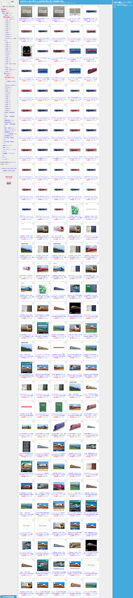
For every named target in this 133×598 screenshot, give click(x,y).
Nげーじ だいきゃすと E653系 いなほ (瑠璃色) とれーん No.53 (42, 158)
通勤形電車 (7, 120)
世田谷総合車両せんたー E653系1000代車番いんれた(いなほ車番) (26, 20)
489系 (6, 67)
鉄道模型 (4, 9)
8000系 (7, 108)
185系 (6, 24)
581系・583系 (8, 69)
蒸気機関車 (7, 135)
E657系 (7, 87)
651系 (6, 71)
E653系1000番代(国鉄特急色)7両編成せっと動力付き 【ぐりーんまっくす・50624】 (42, 514)
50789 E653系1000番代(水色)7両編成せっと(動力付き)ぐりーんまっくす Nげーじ (75, 356)
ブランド (4, 157)
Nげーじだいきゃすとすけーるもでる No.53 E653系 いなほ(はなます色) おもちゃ (75, 119)
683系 (6, 91)
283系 (6, 44)
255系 (6, 32)
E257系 (7, 34)
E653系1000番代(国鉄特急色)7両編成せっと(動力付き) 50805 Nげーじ (75, 574)
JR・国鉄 (6, 13)
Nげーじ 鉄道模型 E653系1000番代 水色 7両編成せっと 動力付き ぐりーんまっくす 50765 (42, 494)
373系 (6, 58)
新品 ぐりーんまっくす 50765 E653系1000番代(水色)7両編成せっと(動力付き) (75, 376)
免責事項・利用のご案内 (9, 170)
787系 (6, 100)
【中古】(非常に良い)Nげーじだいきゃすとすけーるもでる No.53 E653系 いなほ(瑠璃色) (59, 198)
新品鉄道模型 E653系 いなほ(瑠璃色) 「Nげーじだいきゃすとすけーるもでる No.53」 (91, 20)
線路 (4, 147)
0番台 (7, 75)
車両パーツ (5, 145)
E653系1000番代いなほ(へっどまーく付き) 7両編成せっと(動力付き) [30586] (91, 277)
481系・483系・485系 (10, 63)
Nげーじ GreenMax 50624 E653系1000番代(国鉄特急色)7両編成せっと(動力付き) (75, 317)
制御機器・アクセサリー (9, 153)
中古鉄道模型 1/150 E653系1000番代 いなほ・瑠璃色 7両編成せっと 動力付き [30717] (91, 297)
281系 (6, 42)
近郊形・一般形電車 (9, 116)
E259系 (7, 36)
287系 (6, 48)
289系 (6, 50)
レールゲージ (5, 159)
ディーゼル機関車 (9, 133)
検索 (12, 1)
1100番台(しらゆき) (11, 81)
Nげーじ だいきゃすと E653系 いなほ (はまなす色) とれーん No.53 (75, 158)
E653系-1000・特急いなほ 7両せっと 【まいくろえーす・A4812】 (75, 336)
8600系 (7, 110)
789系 (6, 102)
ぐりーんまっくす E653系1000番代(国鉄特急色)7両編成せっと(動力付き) (59, 455)
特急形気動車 (8, 122)
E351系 (7, 52)
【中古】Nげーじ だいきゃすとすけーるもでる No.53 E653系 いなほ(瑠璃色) (42, 218)
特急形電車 (7, 17)
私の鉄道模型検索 (8, 597)
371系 (6, 56)
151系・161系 (8, 19)
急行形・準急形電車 (9, 112)
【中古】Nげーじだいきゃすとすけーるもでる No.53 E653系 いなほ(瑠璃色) (91, 178)
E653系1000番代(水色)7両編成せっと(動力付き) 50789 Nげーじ (59, 574)
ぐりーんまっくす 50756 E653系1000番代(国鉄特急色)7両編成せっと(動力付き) (59, 317)
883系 (6, 104)
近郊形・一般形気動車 (10, 124)
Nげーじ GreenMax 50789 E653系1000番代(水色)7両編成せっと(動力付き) (75, 514)
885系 (6, 106)
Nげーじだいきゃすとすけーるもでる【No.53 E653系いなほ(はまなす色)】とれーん (91, 40)
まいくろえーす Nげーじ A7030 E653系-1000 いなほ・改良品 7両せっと (58, 237)
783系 (6, 96)
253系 (6, 30)
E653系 (7, 73)
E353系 (7, 54)
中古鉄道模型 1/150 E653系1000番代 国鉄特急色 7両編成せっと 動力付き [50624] (26, 494)
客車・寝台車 (8, 128)
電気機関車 (7, 132)
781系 (6, 95)
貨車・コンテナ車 (9, 130)
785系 (6, 98)
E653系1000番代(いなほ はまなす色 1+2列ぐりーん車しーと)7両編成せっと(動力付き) (75, 435)
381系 (6, 59)
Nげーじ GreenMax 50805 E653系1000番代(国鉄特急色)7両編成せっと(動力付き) (91, 514)
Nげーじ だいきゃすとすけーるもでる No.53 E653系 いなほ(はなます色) (26, 99)
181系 (6, 21)
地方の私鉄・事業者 (9, 141)
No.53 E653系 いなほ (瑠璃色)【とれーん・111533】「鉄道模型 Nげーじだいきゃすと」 (42, 79)
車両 (4, 11)
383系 (6, 61)
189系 (6, 26)
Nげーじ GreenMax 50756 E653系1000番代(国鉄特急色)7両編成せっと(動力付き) (26, 376)
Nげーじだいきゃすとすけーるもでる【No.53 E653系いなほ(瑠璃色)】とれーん (75, 40)
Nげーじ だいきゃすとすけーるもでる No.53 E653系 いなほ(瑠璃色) (26, 79)
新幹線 (6, 15)
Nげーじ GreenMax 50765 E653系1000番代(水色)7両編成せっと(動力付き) (42, 574)
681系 (6, 89)
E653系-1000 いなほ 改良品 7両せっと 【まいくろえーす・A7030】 (26, 277)
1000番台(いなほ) (10, 77)
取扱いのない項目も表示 (8, 6)
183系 (6, 22)
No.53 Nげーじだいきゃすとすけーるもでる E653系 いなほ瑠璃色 (59, 119)
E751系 (7, 93)
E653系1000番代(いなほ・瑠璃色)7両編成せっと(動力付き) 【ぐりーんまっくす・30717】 (59, 435)
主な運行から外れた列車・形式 (8, 168)
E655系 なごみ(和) (9, 85)
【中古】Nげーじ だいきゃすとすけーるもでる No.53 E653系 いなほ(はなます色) (59, 218)
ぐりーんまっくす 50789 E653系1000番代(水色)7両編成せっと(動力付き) (42, 455)
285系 (6, 46)
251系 (6, 28)
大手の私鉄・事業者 (9, 137)
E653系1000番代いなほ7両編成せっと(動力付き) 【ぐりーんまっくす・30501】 (42, 317)
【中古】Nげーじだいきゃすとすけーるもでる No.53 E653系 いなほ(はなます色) (26, 198)
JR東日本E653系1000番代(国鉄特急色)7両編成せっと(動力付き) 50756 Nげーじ (42, 376)
